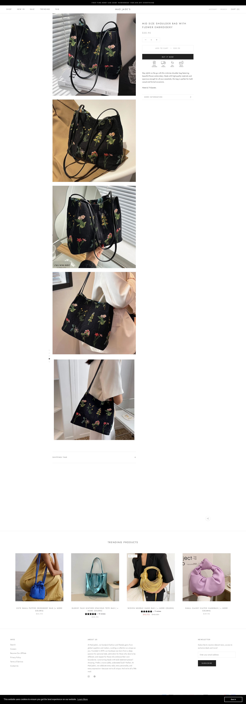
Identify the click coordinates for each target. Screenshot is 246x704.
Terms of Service (16, 661)
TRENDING (45, 9)
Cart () (235, 9)
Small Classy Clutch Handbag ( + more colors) (206, 609)
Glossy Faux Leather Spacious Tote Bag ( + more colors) (95, 609)
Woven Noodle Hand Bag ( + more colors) (151, 608)
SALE (32, 9)
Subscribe (207, 663)
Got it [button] (233, 699)
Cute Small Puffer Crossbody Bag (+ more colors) (39, 609)
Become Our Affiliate (18, 653)
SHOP (9, 9)
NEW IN (21, 9)
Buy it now (168, 57)
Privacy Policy (15, 657)
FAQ (57, 9)
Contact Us (14, 666)
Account (213, 9)
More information (153, 97)
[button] (95, 614)
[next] (238, 583)
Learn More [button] (82, 699)
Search (224, 9)
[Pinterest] (94, 676)
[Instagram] (89, 676)
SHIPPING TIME (60, 457)
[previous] (8, 583)
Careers (13, 649)
